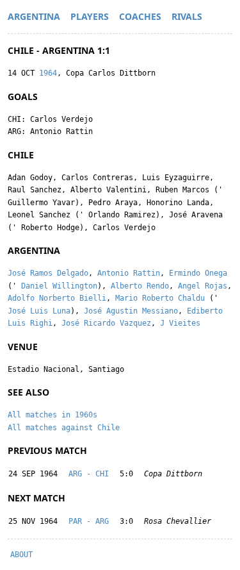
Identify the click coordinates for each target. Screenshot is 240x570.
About (21, 554)
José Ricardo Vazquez (106, 323)
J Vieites (180, 323)
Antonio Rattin (128, 273)
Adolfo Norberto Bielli (57, 298)
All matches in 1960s (52, 414)
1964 (48, 73)
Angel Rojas (202, 285)
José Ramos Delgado (48, 273)
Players (89, 16)
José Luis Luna (39, 310)
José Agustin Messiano (131, 310)
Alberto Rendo (140, 285)
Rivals (187, 16)
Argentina (34, 16)
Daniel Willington (59, 285)
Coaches (140, 16)
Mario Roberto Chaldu (160, 298)
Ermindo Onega (198, 273)
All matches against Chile (64, 427)
